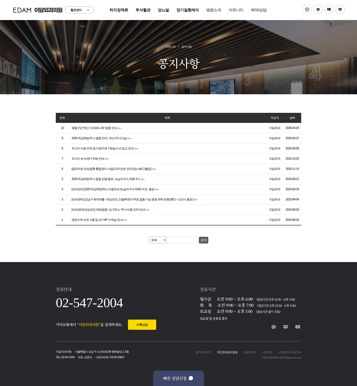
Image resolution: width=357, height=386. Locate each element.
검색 (204, 240)
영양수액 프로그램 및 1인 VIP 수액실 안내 (97, 219)
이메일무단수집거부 (289, 352)
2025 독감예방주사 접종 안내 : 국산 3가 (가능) (99, 138)
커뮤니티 (236, 10)
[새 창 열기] (307, 10)
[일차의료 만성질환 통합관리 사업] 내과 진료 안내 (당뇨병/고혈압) (112, 168)
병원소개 (213, 10)
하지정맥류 (119, 10)
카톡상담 (142, 324)
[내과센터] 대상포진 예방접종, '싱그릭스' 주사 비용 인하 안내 (108, 209)
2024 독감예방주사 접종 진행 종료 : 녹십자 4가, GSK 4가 (106, 179)
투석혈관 (143, 10)
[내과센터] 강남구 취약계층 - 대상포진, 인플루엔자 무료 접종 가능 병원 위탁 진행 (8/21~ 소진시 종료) (133, 199)
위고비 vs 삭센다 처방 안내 (88, 158)
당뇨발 (163, 10)
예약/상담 (259, 10)
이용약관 (267, 352)
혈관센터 (76, 10)
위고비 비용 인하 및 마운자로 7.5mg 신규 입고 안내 (103, 148)
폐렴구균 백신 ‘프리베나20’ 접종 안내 (95, 128)
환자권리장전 (203, 352)
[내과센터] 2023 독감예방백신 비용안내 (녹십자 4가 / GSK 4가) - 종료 (113, 189)
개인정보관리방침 (227, 352)
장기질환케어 (187, 10)
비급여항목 (249, 352)
